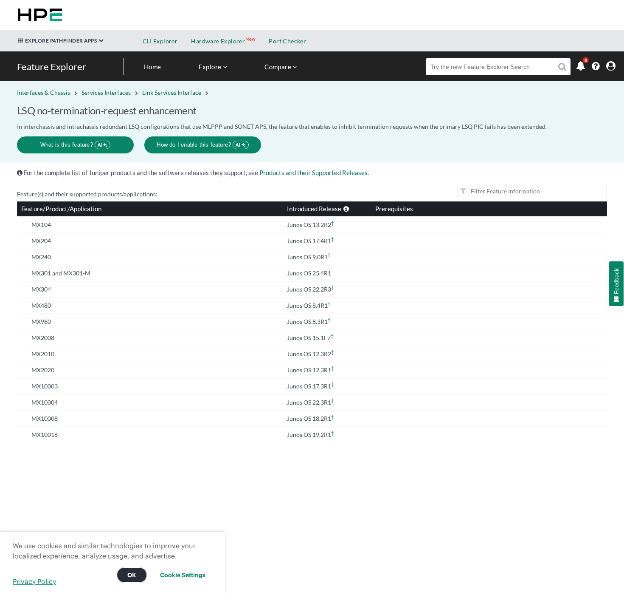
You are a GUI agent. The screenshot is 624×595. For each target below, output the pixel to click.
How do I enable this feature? (198, 145)
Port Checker (287, 41)
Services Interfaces (106, 92)
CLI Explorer (160, 41)
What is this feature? (71, 145)
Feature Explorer (51, 66)
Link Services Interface (171, 92)
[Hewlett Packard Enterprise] (38, 15)
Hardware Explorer (218, 41)
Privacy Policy (34, 581)
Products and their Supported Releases (313, 172)
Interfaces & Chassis (43, 92)
